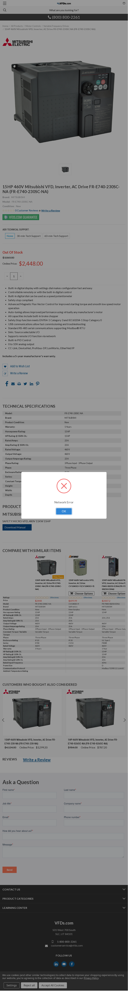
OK (64, 511)
